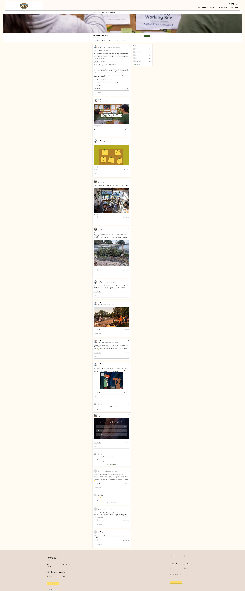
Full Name (49, 576)
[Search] (141, 36)
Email (64, 576)
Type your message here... (176, 574)
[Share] (128, 46)
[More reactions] (99, 85)
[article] (112, 70)
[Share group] (151, 36)
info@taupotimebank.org (69, 564)
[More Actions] (128, 404)
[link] (96, 40)
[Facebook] (185, 556)
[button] (111, 380)
